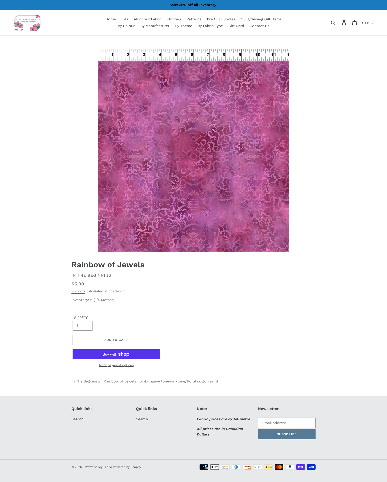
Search (77, 419)
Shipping (78, 291)
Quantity (80, 317)
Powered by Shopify (127, 467)
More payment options (116, 365)
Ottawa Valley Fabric (98, 467)
